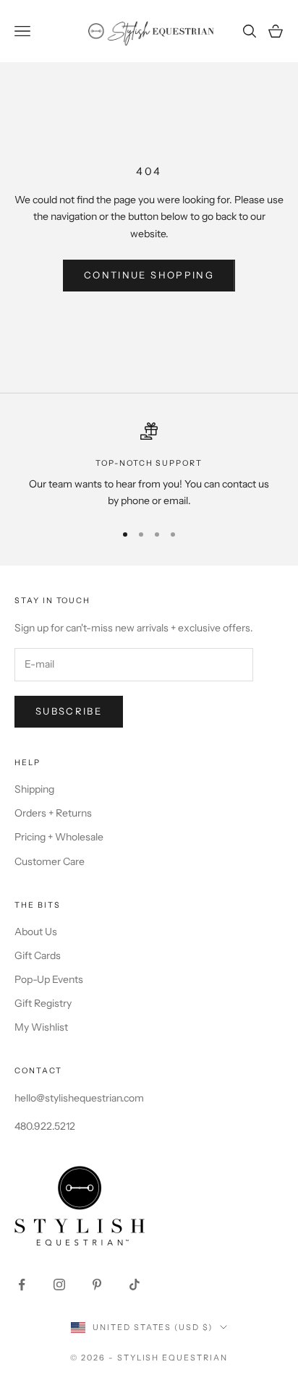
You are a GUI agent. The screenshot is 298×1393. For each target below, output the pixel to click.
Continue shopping (149, 275)
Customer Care (49, 861)
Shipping (34, 789)
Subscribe (68, 711)
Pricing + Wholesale (58, 836)
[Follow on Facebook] (21, 1284)
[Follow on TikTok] (134, 1284)
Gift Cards (37, 955)
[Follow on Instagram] (59, 1284)
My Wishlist (41, 1027)
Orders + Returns (53, 812)
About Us (35, 931)
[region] (149, 466)
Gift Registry (43, 1003)
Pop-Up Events (48, 979)
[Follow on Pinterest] (97, 1284)
